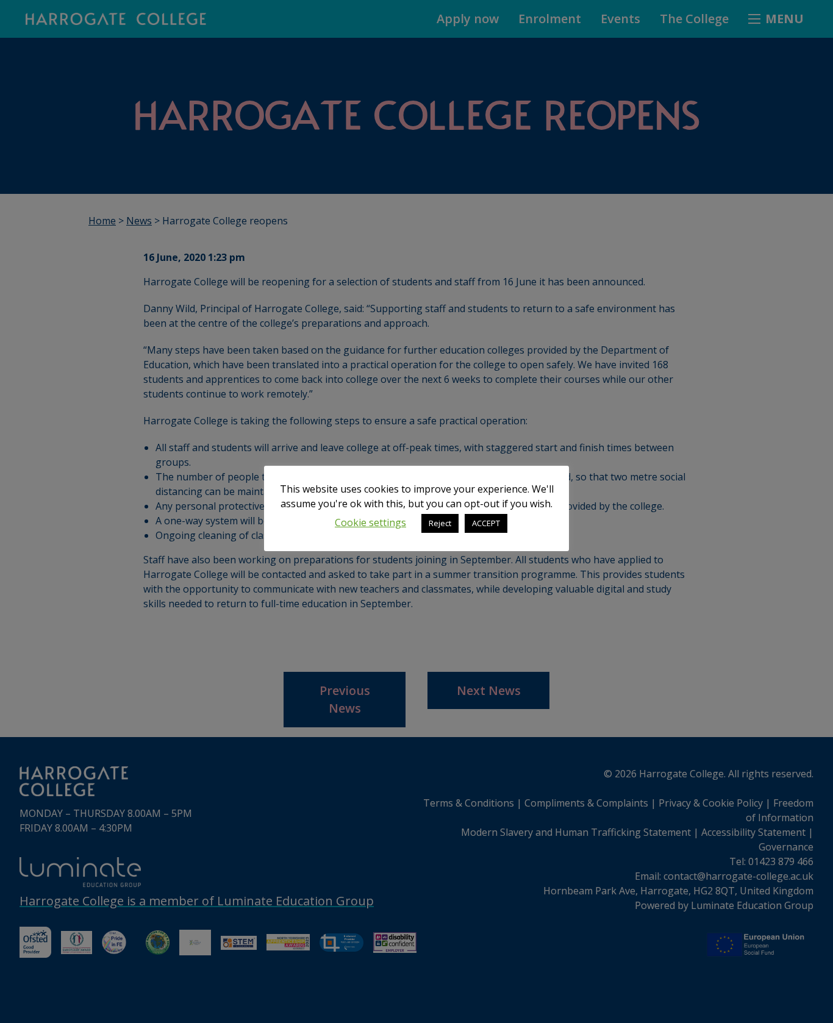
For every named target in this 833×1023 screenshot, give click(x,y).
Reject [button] (440, 523)
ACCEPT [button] (486, 523)
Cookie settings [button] (370, 522)
